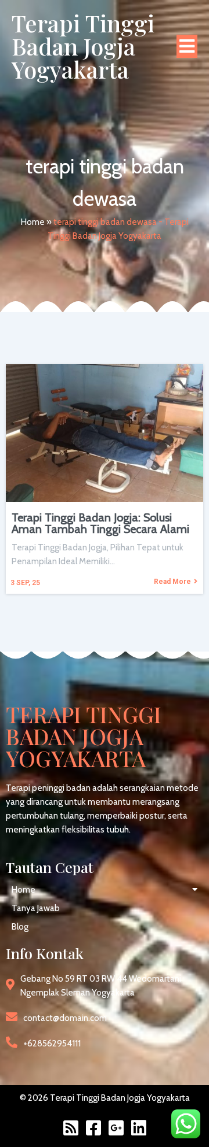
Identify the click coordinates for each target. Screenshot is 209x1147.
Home (33, 222)
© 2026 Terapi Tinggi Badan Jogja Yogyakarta (105, 1098)
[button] (104, 889)
